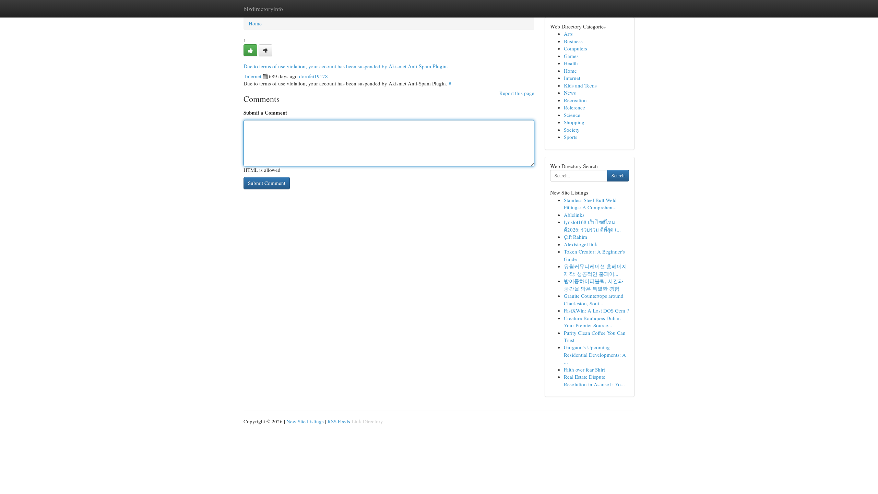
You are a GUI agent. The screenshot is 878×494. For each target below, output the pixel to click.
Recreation (575, 100)
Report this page (516, 93)
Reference (574, 107)
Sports (570, 136)
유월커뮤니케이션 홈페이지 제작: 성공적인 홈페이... (595, 270)
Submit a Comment (265, 112)
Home (255, 23)
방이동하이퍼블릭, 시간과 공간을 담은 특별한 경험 (593, 285)
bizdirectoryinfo (263, 8)
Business (573, 41)
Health (571, 63)
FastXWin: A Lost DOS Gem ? (596, 310)
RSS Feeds (339, 421)
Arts (568, 33)
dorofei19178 (313, 76)
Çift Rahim (575, 236)
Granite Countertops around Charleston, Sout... (594, 299)
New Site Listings (305, 421)
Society (572, 129)
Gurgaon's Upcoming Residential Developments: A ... (595, 354)
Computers (575, 48)
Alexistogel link (580, 244)
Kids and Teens (580, 85)
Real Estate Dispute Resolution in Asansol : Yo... (594, 380)
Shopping (574, 122)
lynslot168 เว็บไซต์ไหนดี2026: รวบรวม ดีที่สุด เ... (592, 226)
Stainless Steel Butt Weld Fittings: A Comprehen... (590, 204)
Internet (253, 76)
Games (571, 55)
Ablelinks (574, 214)
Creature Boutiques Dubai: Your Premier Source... (592, 322)
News (570, 92)
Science (572, 114)
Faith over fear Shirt (584, 369)
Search (618, 175)
